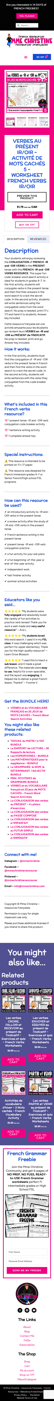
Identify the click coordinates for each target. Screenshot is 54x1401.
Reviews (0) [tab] (38, 239)
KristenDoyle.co (38, 1391)
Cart (27, 1366)
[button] (25, 57)
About (27, 1327)
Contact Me (27, 1336)
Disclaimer (35, 1395)
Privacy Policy (20, 1395)
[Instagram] (20, 1310)
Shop (27, 1361)
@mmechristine (30, 861)
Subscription (27, 1344)
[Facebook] (27, 1310)
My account (27, 1370)
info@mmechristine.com (29, 886)
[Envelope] (34, 1310)
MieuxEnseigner (27, 1379)
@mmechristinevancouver (20, 870)
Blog (27, 1331)
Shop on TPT (27, 1375)
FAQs (27, 1340)
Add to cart (27, 215)
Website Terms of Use (27, 1398)
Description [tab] (15, 239)
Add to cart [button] (14, 1061)
